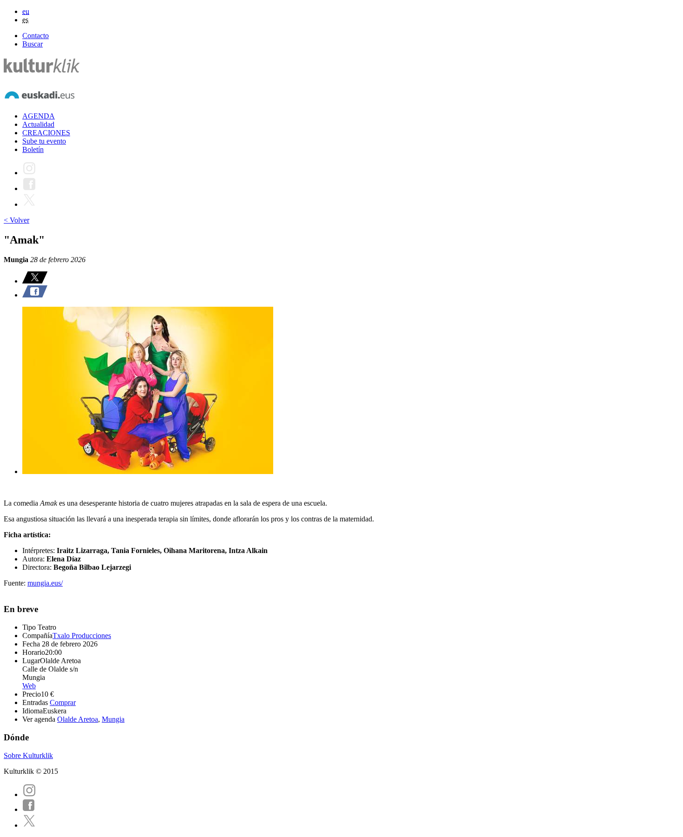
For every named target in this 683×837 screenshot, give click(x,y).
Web (29, 686)
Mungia (113, 719)
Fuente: (15, 583)
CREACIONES (46, 133)
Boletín (33, 149)
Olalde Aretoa (77, 719)
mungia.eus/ (45, 583)
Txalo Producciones (82, 635)
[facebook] (28, 809)
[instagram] (29, 794)
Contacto (35, 36)
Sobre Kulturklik (28, 755)
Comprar (63, 702)
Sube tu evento (44, 141)
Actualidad (38, 124)
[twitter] (29, 825)
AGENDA (38, 116)
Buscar (32, 44)
